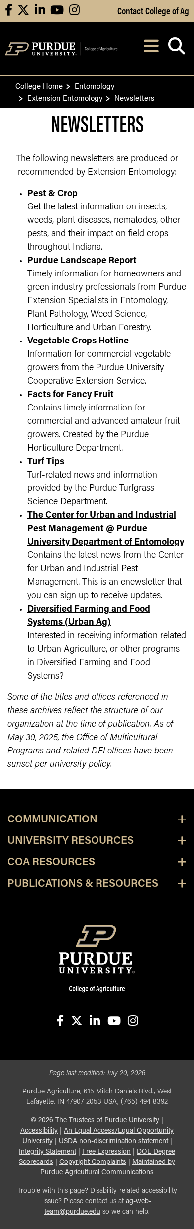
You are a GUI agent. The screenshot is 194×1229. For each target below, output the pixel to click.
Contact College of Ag (153, 10)
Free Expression (106, 1152)
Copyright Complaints (92, 1162)
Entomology (94, 85)
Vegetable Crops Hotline (78, 341)
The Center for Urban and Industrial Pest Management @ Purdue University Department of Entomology (105, 529)
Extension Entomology (64, 97)
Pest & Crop (52, 194)
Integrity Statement (47, 1152)
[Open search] (176, 49)
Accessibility (39, 1131)
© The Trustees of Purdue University (95, 1120)
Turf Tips (45, 462)
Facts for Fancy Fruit (70, 395)
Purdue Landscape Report (82, 261)
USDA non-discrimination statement (113, 1141)
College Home (39, 85)
